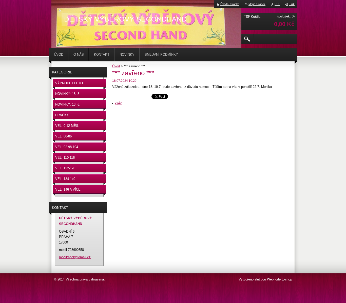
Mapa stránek (256, 4)
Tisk (292, 4)
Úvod (116, 66)
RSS (277, 4)
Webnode (274, 279)
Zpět (118, 103)
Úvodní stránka (229, 4)
